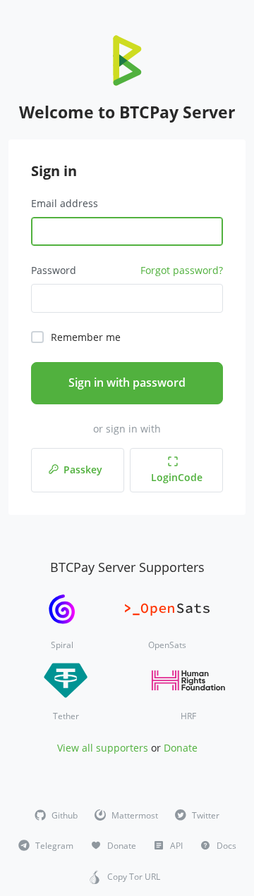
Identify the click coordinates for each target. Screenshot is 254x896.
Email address (64, 203)
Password (53, 270)
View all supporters (102, 747)
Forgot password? (181, 270)
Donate (181, 747)
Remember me (86, 337)
